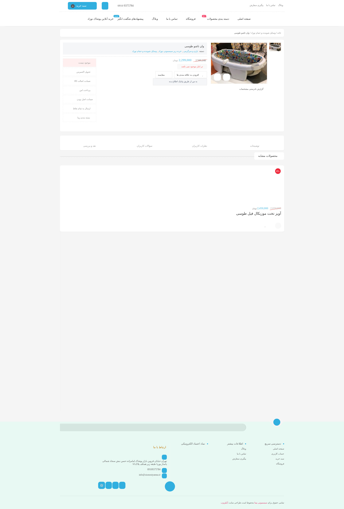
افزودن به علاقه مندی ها (188, 75)
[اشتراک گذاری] (226, 77)
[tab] (254, 143)
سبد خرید (280, 458)
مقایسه (161, 75)
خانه (279, 33)
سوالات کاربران (144, 145)
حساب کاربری (277, 453)
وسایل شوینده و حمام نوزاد (263, 33)
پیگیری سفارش (256, 5)
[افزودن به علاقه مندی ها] (265, 226)
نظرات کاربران (199, 145)
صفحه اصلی (278, 449)
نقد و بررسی (89, 145)
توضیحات (254, 145)
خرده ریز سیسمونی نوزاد (170, 51)
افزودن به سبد (278, 226)
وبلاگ (280, 5)
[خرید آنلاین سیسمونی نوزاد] (272, 19)
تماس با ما (270, 5)
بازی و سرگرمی (191, 51)
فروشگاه (280, 463)
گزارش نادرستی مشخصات (251, 89)
